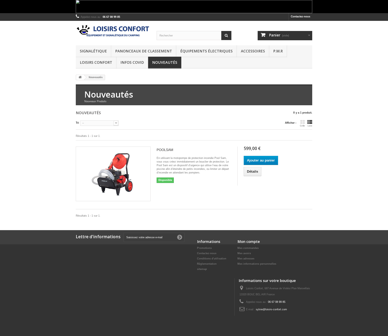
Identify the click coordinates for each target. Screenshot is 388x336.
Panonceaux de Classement (143, 51)
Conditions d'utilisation (211, 258)
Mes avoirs (244, 253)
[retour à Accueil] (80, 77)
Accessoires (253, 51)
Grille (302, 125)
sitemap (202, 269)
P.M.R (278, 51)
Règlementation (207, 263)
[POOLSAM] (113, 174)
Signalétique (93, 51)
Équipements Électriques (206, 51)
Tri (77, 122)
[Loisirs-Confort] (113, 31)
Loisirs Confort (96, 62)
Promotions (204, 248)
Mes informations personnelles (256, 263)
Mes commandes (248, 248)
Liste (310, 125)
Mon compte (248, 241)
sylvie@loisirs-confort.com (271, 309)
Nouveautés (164, 62)
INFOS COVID (132, 62)
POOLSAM (165, 150)
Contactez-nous (300, 16)
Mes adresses (245, 258)
